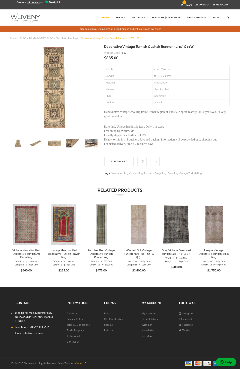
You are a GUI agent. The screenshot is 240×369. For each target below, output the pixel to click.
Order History (150, 319)
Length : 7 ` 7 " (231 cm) (176, 261)
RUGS (23, 38)
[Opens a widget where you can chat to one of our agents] (226, 362)
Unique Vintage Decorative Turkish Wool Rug (214, 254)
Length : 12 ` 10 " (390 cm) (213, 265)
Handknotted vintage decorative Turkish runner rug (101, 254)
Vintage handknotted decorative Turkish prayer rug (64, 254)
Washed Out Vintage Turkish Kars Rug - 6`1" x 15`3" (139, 254)
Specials (108, 324)
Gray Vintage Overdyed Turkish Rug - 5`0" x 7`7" (176, 252)
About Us (72, 313)
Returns (108, 330)
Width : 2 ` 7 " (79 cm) (63, 261)
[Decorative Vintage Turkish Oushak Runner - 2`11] (54, 87)
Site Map (147, 335)
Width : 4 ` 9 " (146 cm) (26, 261)
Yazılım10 (80, 363)
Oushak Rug (136, 173)
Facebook (186, 319)
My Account (149, 313)
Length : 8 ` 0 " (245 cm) (26, 265)
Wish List (147, 324)
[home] (25, 17)
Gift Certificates (113, 319)
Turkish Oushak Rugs (67, 38)
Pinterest (187, 324)
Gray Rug (173, 173)
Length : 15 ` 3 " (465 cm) (139, 265)
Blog (106, 313)
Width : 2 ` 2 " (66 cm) (101, 261)
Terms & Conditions (78, 324)
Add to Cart (119, 161)
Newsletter (148, 330)
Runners (149, 173)
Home (13, 38)
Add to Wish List (142, 161)
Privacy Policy (75, 319)
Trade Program (75, 330)
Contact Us (73, 341)
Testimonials (74, 335)
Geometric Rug (119, 173)
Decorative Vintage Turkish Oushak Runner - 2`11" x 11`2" (110, 38)
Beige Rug (160, 173)
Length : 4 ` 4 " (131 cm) (64, 265)
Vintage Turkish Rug (190, 173)
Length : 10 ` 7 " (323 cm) (101, 265)
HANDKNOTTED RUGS (41, 38)
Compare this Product (155, 161)
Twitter (186, 330)
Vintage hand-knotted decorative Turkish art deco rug (26, 254)
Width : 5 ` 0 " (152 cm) (176, 258)
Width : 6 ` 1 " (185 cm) (139, 261)
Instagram (187, 313)
